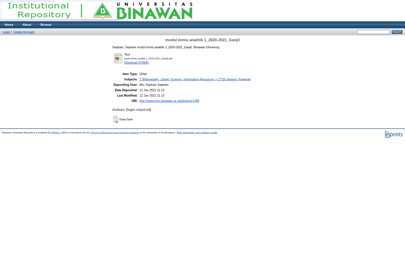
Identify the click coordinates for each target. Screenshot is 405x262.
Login (6, 32)
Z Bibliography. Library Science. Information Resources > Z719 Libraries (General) (195, 79)
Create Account (23, 32)
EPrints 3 (56, 132)
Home (9, 24)
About (26, 24)
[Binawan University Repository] (97, 20)
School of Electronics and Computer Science (115, 132)
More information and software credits (197, 132)
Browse (46, 24)
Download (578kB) (136, 62)
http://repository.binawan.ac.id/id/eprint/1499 (169, 101)
